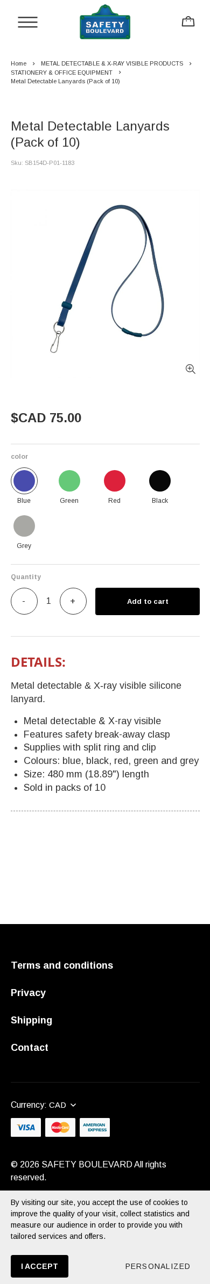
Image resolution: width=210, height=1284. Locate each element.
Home (18, 63)
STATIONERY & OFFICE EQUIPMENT (62, 72)
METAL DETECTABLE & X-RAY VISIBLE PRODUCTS (112, 63)
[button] (157, 1266)
